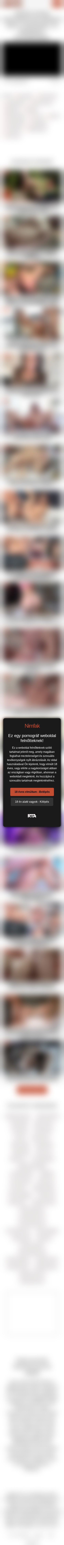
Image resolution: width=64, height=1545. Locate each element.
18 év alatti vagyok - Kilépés (32, 801)
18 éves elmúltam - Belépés (32, 791)
